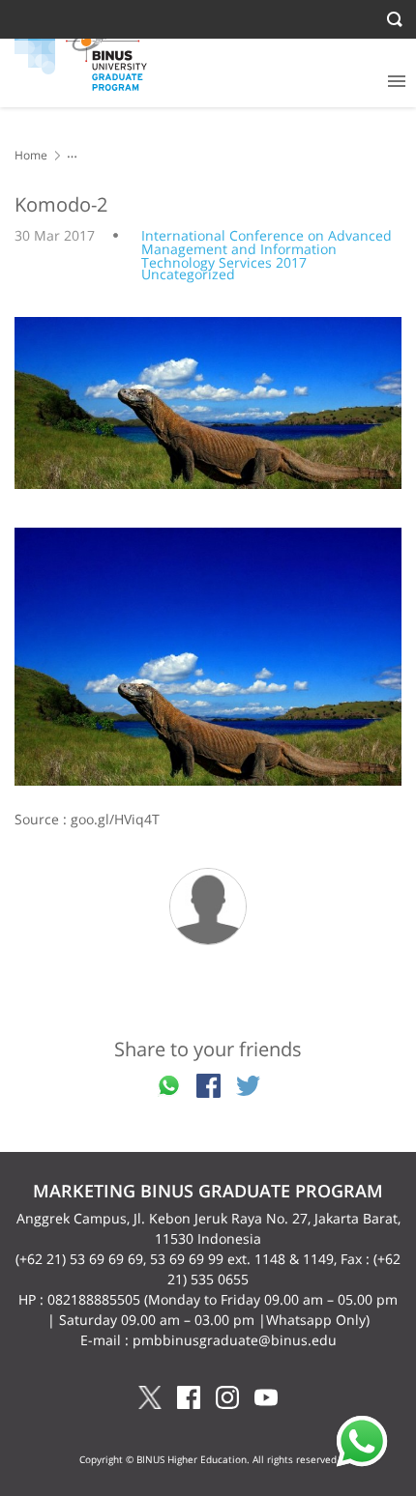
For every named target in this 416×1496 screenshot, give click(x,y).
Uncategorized (188, 274)
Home (31, 155)
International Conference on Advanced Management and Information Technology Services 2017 (266, 249)
